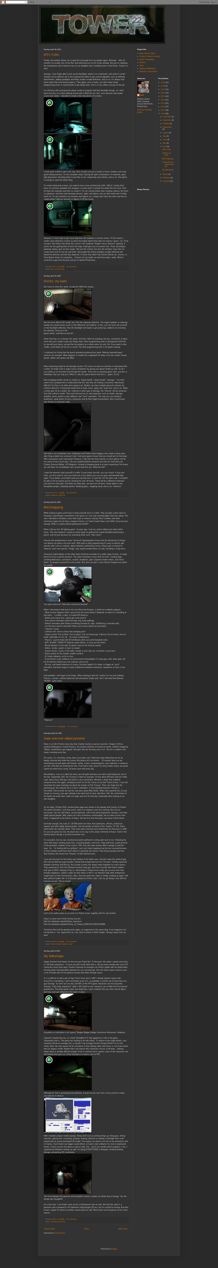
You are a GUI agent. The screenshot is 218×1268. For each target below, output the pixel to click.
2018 (163, 86)
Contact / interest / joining (149, 56)
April (165, 146)
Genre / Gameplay (146, 59)
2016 (163, 93)
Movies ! (142, 62)
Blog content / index (147, 53)
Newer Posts (49, 1229)
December (167, 117)
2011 (163, 110)
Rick (142, 95)
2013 (163, 103)
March (165, 174)
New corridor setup (57, 269)
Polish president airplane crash (62, 944)
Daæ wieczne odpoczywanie (64, 738)
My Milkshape (53, 956)
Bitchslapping (53, 507)
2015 (163, 96)
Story (141, 66)
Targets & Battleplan (147, 68)
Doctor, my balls (55, 281)
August (166, 133)
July (165, 136)
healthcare (54, 495)
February (167, 178)
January (166, 181)
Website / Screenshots (148, 71)
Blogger (114, 1249)
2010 (163, 114)
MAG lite (62, 495)
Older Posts (123, 1229)
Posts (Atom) (60, 1233)
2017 (163, 89)
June (165, 140)
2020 (163, 82)
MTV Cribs (51, 55)
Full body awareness (58, 1221)
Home (86, 1229)
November (167, 120)
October (166, 123)
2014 (163, 100)
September (167, 127)
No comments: (71, 266)
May (165, 143)
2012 (163, 107)
